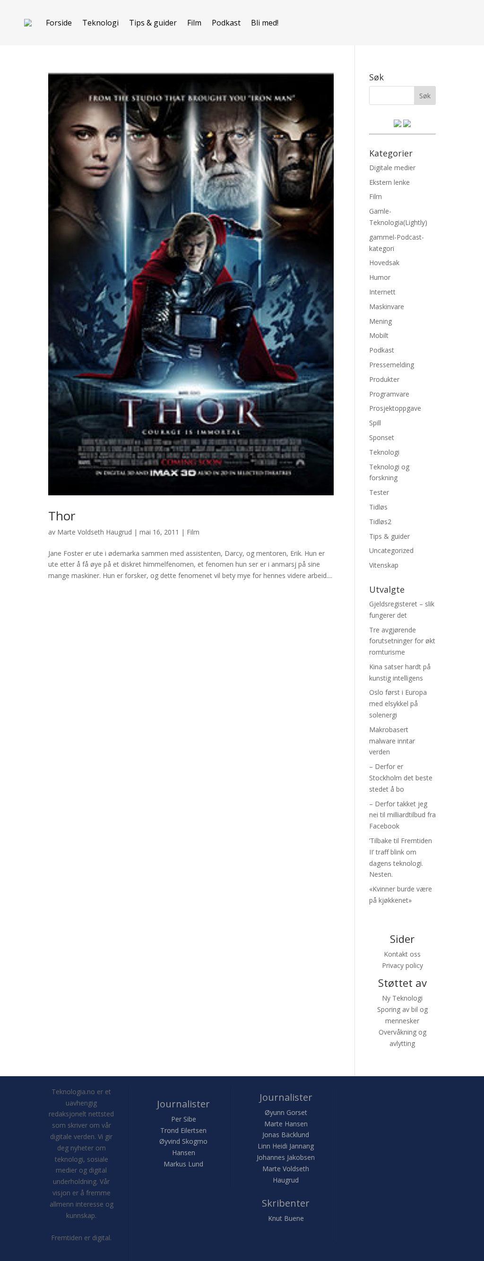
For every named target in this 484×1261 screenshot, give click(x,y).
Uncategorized (391, 550)
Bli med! (264, 22)
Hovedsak (384, 262)
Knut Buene (286, 1218)
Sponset (381, 437)
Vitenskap (383, 565)
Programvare (389, 393)
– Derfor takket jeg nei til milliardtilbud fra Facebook (402, 815)
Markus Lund (183, 1163)
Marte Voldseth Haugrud (94, 531)
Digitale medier (392, 167)
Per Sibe (183, 1118)
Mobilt (379, 335)
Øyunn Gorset (286, 1112)
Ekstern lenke (389, 182)
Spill (375, 422)
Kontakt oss (402, 954)
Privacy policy (402, 965)
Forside (59, 22)
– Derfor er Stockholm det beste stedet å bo (400, 778)
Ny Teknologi (402, 997)
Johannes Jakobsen (286, 1157)
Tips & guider (153, 22)
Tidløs (378, 506)
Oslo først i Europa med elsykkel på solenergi (398, 703)
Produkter (384, 379)
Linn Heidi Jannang (286, 1145)
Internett (382, 291)
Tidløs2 (380, 521)
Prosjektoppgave (395, 408)
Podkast (226, 22)
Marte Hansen (286, 1123)
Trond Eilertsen (183, 1130)
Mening (380, 321)
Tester (379, 492)
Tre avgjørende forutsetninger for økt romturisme (402, 641)
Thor (61, 515)
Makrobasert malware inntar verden (392, 741)
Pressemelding (391, 364)
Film (194, 22)
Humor (379, 277)
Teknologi (100, 22)
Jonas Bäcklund (285, 1134)
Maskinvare (386, 306)
